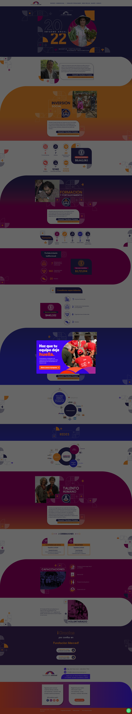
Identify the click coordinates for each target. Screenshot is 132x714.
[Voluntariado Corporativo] (66, 357)
